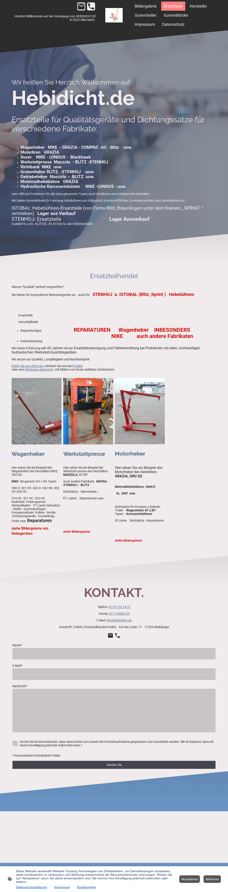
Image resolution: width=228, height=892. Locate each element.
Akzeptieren (189, 879)
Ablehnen (212, 879)
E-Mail (78, 366)
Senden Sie (114, 765)
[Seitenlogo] (114, 15)
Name (17, 645)
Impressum (62, 887)
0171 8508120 (119, 613)
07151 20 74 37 (119, 607)
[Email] (81, 6)
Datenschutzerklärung (31, 887)
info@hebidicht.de (119, 620)
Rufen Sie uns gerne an (27, 366)
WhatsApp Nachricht (39, 369)
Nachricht (19, 686)
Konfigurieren (86, 887)
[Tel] (91, 6)
